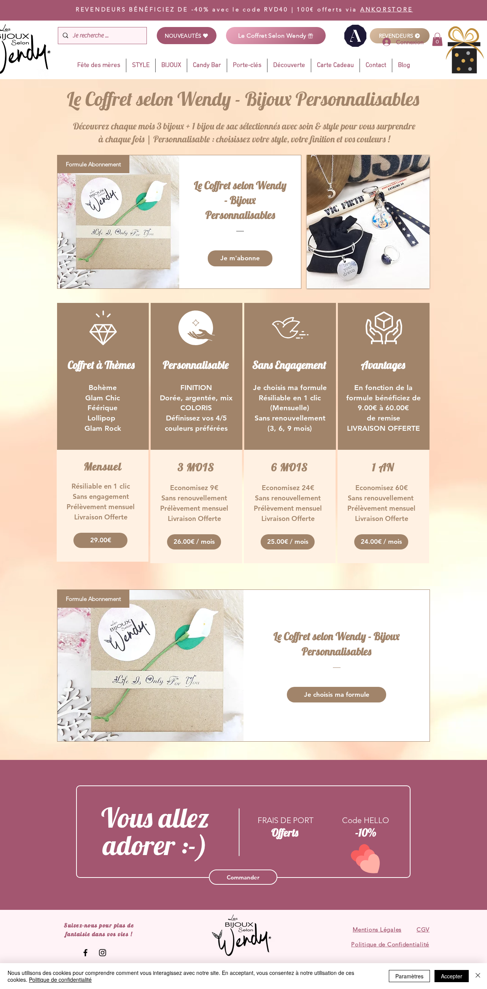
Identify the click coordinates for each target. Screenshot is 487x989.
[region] (103, 376)
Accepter (451, 976)
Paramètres (409, 976)
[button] (100, 540)
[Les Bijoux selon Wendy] (85, 952)
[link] (437, 39)
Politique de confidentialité (60, 979)
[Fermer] (477, 976)
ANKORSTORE (386, 9)
